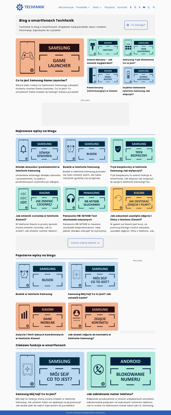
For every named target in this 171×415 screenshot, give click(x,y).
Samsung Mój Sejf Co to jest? (36, 394)
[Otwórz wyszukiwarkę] (154, 7)
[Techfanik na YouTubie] (144, 7)
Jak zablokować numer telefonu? (110, 394)
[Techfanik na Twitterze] (140, 7)
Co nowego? (138, 24)
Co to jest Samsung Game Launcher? (41, 80)
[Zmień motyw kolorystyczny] (148, 7)
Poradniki (81, 7)
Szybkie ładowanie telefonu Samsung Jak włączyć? (136, 91)
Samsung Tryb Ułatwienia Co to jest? (138, 61)
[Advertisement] (85, 114)
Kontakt (122, 7)
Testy (96, 7)
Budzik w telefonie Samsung (81, 167)
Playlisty (110, 7)
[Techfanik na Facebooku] (131, 7)
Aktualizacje (66, 7)
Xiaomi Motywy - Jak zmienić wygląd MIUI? (100, 61)
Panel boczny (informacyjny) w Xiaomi (102, 89)
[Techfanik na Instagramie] (135, 7)
